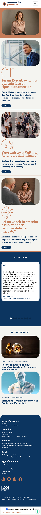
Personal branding (21, 361)
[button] (11, 318)
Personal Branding (7, 469)
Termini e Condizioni (29, 499)
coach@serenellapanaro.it (9, 426)
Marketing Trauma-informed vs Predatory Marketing (19, 402)
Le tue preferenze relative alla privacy (22, 509)
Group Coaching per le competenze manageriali (17, 445)
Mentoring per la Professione (10, 455)
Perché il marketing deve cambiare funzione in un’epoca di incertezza (19, 367)
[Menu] (35, 3)
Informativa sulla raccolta (12, 513)
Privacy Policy (6, 499)
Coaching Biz (5, 471)
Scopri (6, 105)
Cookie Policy (16, 499)
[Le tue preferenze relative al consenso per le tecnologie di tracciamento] (37, 511)
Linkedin (4, 473)
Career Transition (7, 361)
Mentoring (4, 447)
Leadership (5, 397)
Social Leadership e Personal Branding (13, 436)
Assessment (5, 434)
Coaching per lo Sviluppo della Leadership (15, 443)
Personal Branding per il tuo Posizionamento (16, 457)
